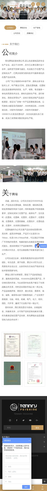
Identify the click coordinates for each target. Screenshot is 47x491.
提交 (37, 428)
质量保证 (30, 33)
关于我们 (23, 14)
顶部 (42, 489)
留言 (33, 489)
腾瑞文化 (23, 28)
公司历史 (16, 33)
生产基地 (36, 28)
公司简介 (31, 14)
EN (33, 4)
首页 (17, 14)
